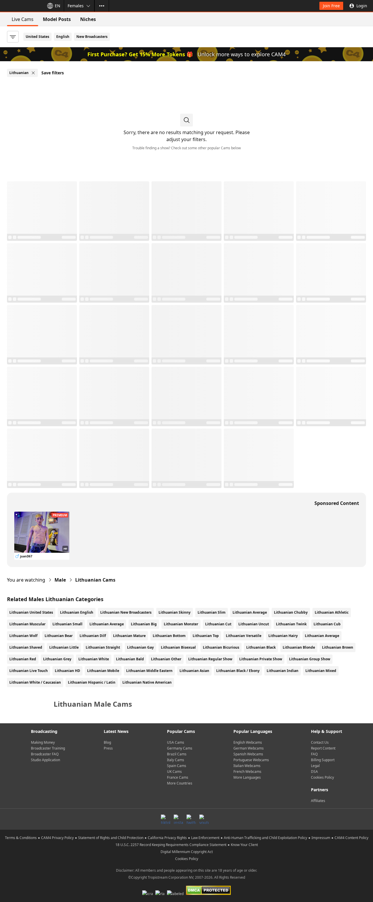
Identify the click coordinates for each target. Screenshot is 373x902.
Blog (107, 742)
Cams (95, 580)
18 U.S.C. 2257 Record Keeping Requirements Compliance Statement (170, 844)
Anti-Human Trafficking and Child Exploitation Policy (265, 837)
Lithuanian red (22, 659)
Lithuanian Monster (181, 624)
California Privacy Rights (167, 837)
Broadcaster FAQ (45, 754)
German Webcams (248, 748)
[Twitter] (191, 819)
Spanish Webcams (248, 754)
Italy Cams (175, 759)
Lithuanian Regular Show (210, 659)
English (62, 36)
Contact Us (320, 742)
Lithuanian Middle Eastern (149, 670)
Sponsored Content (336, 503)
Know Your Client (244, 844)
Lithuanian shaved (25, 647)
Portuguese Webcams (251, 759)
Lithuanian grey (57, 659)
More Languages (247, 777)
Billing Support (323, 759)
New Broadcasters (92, 36)
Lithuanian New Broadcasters (126, 612)
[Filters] (13, 37)
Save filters (52, 73)
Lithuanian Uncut (253, 624)
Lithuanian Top (206, 635)
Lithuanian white (93, 659)
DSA (314, 771)
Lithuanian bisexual (178, 647)
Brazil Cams (176, 754)
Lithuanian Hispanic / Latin (91, 682)
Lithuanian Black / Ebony (238, 670)
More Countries (179, 783)
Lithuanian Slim (212, 612)
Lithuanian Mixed (320, 670)
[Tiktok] (165, 819)
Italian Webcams (247, 765)
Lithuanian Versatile (243, 635)
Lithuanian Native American (147, 682)
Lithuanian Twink (291, 624)
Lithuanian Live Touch (28, 670)
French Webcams (247, 771)
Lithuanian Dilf (93, 635)
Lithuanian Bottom (169, 635)
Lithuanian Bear (59, 635)
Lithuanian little (64, 647)
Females (76, 5)
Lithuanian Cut (218, 624)
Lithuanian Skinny (175, 612)
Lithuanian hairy (283, 635)
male (60, 580)
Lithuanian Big (144, 624)
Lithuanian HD (67, 670)
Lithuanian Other (166, 659)
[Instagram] (178, 819)
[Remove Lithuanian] (33, 72)
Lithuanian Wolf (23, 635)
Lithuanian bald (130, 659)
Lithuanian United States (31, 612)
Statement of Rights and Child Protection (110, 837)
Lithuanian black (261, 647)
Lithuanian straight (103, 647)
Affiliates (318, 800)
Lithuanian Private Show (260, 659)
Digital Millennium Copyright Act (187, 851)
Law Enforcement (205, 837)
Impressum (321, 837)
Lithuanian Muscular (27, 624)
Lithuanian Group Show (309, 659)
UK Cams (174, 771)
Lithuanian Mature (129, 635)
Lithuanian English (76, 612)
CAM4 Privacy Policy (57, 837)
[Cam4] (21, 5)
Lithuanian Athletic (332, 612)
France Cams (177, 777)
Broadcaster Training (48, 748)
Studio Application (45, 759)
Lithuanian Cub (327, 624)
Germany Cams (179, 748)
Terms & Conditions (21, 837)
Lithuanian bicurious (221, 647)
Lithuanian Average (250, 612)
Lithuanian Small (67, 624)
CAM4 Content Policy (351, 837)
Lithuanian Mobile (103, 670)
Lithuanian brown (337, 647)
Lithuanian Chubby (291, 612)
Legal (315, 765)
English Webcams (247, 742)
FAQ (314, 754)
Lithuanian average (322, 635)
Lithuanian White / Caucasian (35, 682)
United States (37, 36)
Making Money (43, 742)
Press (108, 748)
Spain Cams (176, 765)
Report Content (323, 748)
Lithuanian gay (140, 647)
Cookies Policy (322, 777)
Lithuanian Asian (194, 670)
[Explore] (102, 6)
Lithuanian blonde (299, 647)
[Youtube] (204, 819)
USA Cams (175, 742)
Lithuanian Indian (282, 670)
